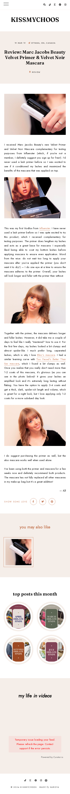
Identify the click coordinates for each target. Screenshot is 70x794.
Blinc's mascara (46, 355)
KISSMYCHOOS (35, 19)
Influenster (44, 228)
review (36, 72)
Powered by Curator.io (52, 757)
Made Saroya (49, 787)
